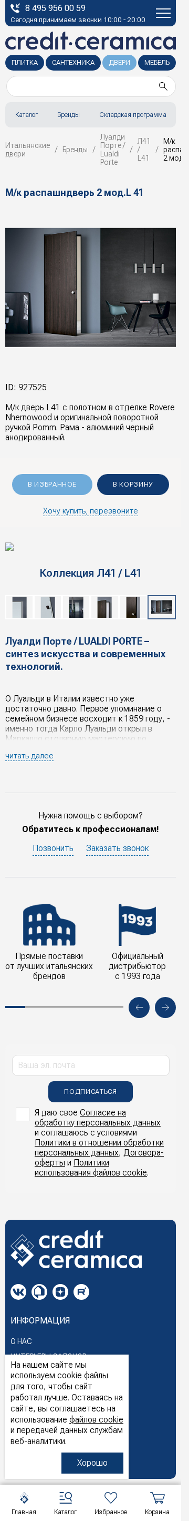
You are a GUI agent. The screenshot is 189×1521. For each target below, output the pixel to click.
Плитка (25, 62)
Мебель (157, 62)
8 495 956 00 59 (55, 8)
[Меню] (163, 13)
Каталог (26, 114)
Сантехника (73, 62)
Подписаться (90, 1091)
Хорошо (92, 1463)
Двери (119, 62)
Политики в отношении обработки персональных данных (99, 1148)
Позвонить (53, 848)
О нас (21, 1341)
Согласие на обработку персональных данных (98, 1118)
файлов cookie (96, 1420)
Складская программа (132, 114)
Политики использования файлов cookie (91, 1168)
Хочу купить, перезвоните (90, 511)
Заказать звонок (117, 848)
